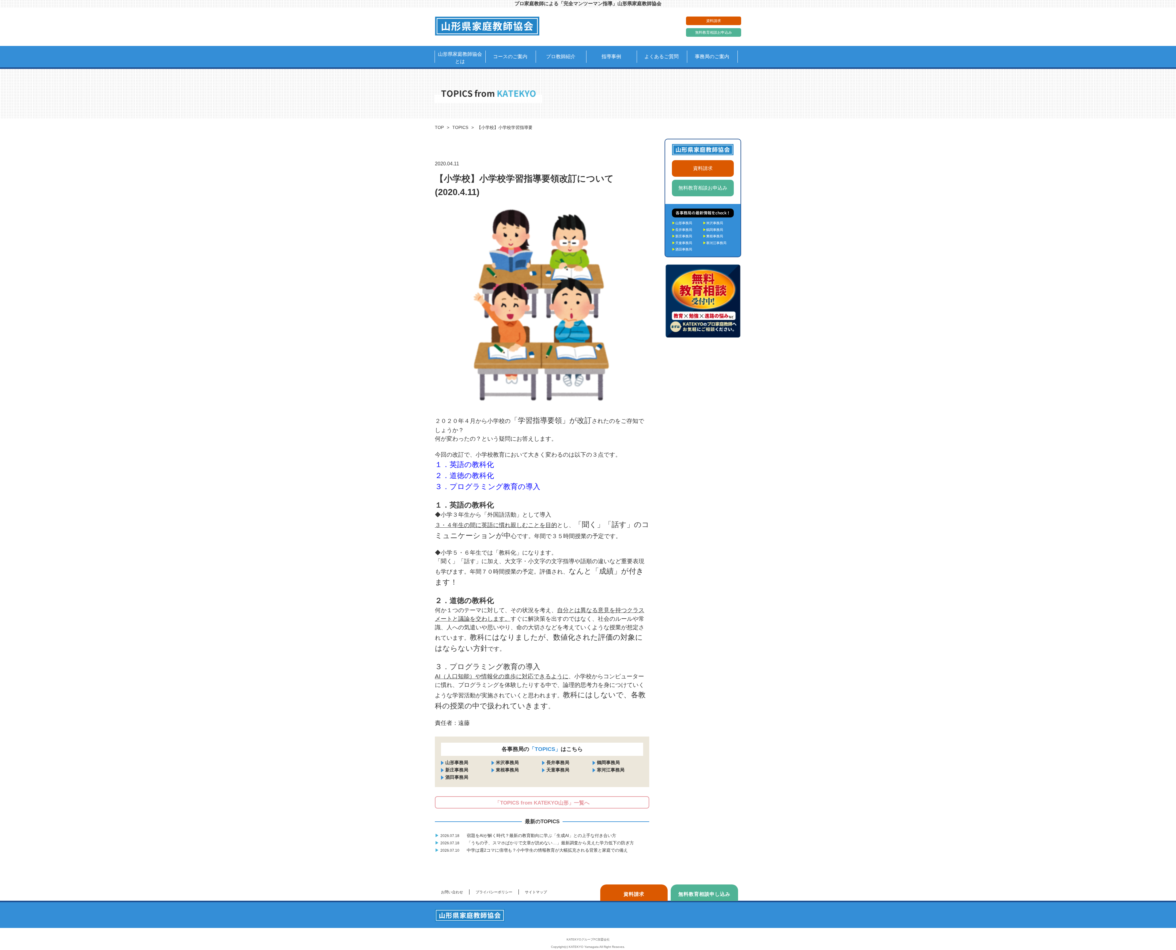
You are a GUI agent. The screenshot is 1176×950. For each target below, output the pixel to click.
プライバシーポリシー (494, 892)
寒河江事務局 (610, 769)
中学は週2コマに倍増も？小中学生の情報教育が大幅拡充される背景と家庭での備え (532, 850)
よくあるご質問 (661, 56)
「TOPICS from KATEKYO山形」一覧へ (542, 803)
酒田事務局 (456, 777)
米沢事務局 (507, 762)
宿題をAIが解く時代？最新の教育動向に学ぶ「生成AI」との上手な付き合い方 (526, 835)
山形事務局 (456, 762)
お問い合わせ (452, 892)
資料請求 (713, 21)
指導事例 (611, 56)
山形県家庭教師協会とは (460, 57)
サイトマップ (536, 892)
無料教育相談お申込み (713, 32)
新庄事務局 (456, 769)
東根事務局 (507, 769)
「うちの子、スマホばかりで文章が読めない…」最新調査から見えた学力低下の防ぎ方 (535, 842)
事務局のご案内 (712, 56)
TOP (439, 127)
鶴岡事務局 (608, 762)
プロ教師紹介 (560, 56)
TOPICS (460, 127)
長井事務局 (557, 762)
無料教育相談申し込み (704, 894)
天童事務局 (557, 769)
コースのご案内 (510, 56)
